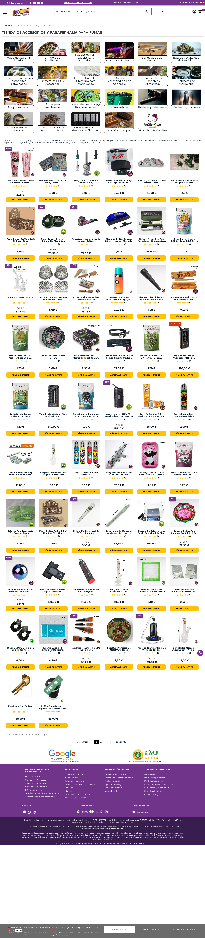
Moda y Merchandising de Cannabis (119, 80)
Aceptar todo (119, 929)
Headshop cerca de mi (36, 786)
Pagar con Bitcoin (113, 787)
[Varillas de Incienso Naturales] (18, 121)
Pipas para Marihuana (119, 60)
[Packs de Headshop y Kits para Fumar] (85, 98)
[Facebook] (24, 812)
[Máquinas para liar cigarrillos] (18, 51)
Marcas (68, 791)
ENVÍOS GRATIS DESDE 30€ (78, 2)
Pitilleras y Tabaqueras (152, 107)
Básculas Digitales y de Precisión (186, 59)
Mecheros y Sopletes (186, 107)
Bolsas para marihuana (52, 106)
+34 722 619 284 (36, 3)
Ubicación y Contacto (35, 780)
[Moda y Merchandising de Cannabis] (119, 74)
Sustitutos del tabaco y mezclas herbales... (52, 129)
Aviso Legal (149, 774)
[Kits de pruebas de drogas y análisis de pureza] (85, 121)
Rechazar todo (151, 929)
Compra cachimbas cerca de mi (40, 796)
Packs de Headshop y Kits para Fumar (86, 106)
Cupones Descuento (75, 781)
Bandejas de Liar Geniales (153, 59)
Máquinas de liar (19, 107)
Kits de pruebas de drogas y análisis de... (85, 129)
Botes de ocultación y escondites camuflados (19, 80)
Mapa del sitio (111, 791)
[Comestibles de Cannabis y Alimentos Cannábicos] (152, 74)
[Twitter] (30, 812)
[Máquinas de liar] (18, 98)
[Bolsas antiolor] (119, 98)
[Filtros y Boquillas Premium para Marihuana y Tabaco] (85, 74)
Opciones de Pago (113, 784)
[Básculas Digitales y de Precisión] (186, 51)
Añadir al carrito (20, 200)
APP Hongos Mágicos (75, 798)
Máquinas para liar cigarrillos (19, 59)
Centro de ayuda (113, 781)
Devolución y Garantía (115, 774)
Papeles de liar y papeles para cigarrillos (85, 57)
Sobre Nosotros (32, 776)
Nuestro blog (71, 777)
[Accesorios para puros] (119, 121)
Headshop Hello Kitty (153, 130)
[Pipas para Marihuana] (119, 51)
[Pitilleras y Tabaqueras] (152, 98)
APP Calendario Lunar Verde (78, 794)
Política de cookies (153, 781)
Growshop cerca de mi (36, 783)
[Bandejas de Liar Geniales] (152, 51)
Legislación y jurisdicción (156, 787)
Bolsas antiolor (119, 107)
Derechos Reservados (154, 791)
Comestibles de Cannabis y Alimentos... (153, 80)
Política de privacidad (154, 777)
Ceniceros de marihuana (186, 82)
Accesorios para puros (119, 130)
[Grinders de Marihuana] (52, 51)
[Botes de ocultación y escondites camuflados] (18, 74)
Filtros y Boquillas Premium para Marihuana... (85, 80)
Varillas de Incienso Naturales (18, 129)
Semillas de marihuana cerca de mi (42, 793)
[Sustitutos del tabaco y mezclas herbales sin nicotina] (52, 121)
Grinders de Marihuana (52, 59)
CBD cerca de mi (33, 790)
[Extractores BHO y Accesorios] (52, 74)
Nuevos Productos (74, 774)
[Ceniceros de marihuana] (186, 74)
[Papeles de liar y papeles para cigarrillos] (85, 51)
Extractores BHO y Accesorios (52, 82)
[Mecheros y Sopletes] (186, 98)
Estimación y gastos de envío (119, 777)
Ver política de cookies (59, 935)
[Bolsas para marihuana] (52, 98)
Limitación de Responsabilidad (159, 784)
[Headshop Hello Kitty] (152, 121)
